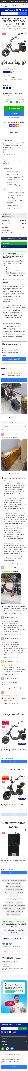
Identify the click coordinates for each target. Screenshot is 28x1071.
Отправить (23, 1028)
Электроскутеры (16, 26)
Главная (7, 26)
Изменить (11, 216)
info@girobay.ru (6, 951)
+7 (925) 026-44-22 (6, 946)
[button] (2, 717)
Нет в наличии (14, 814)
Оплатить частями (14, 108)
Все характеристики (9, 154)
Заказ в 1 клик (15, 117)
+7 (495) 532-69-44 (17, 946)
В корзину (14, 113)
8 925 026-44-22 (22, 5)
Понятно (14, 1067)
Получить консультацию (14, 238)
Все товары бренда (16, 79)
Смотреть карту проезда (8, 971)
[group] (8, 69)
